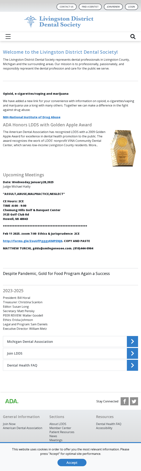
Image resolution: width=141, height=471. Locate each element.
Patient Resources (61, 432)
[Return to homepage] (70, 22)
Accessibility (104, 428)
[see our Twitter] (134, 401)
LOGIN (131, 6)
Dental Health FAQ (108, 424)
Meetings (55, 440)
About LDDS (57, 424)
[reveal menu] (8, 36)
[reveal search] (133, 36)
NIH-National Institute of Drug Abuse (31, 117)
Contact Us (66, 6)
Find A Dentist (90, 6)
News (53, 436)
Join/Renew (113, 6)
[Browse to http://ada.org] (11, 401)
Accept (71, 462)
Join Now (9, 424)
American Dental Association (22, 428)
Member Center (60, 428)
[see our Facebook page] (125, 401)
